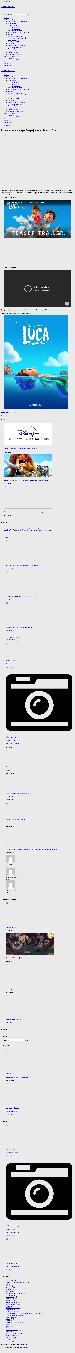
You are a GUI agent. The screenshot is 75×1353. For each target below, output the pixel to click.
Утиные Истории (11, 1335)
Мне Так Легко (11, 927)
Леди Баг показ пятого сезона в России (19, 627)
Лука (52, 190)
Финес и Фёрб (10, 1337)
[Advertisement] (37, 252)
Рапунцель (9, 846)
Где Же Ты (9, 796)
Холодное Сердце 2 (14, 42)
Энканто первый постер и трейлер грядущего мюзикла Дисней (25, 512)
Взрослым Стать (11, 823)
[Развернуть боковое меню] (1, 519)
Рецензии (7, 65)
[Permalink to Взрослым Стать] (13, 816)
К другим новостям (8, 412)
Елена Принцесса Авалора (16, 45)
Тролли (10, 34)
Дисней (8, 767)
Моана (8, 661)
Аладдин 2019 (12, 58)
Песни (14, 661)
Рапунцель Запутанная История (18, 21)
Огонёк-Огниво (11, 1311)
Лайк (8, 879)
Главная (6, 18)
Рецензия (9, 1074)
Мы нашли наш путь (12, 744)
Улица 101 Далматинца (15, 54)
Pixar (11, 416)
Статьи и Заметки (12, 1330)
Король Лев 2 (16, 27)
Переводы (7, 63)
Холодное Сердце (13, 40)
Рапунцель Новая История (16, 51)
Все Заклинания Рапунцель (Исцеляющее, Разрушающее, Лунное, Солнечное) (31, 849)
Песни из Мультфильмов (12, 20)
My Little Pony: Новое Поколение (18, 32)
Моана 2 (8, 770)
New (7, 1284)
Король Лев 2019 (13, 60)
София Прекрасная (14, 53)
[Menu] (1, 11)
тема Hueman (23, 1347)
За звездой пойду (12, 664)
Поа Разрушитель (12, 989)
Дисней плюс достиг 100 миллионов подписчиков (21, 448)
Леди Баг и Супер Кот (15, 47)
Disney (7, 416)
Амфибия (11, 43)
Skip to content (6, 2)
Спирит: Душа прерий (15, 36)
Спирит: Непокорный (19, 38)
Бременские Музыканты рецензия (17, 1077)
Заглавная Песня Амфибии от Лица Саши (19, 958)
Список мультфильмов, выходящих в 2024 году (21, 596)
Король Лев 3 (16, 29)
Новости (7, 126)
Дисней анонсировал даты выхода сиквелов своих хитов (24, 565)
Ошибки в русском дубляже (15, 1315)
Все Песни (7, 62)
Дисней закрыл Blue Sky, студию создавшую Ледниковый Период (26, 480)
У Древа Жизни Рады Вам (14, 1019)
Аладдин (9, 1286)
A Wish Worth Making (12, 1266)
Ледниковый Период (15, 31)
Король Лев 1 (16, 25)
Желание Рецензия (12, 1111)
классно (8, 892)
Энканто (9, 1341)
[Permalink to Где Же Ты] (13, 790)
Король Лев (12, 23)
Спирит (8, 1328)
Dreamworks (10, 1280)
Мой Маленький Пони (13, 819)
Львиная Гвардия (13, 49)
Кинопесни (8, 6)
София (8, 1326)
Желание (16, 1108)
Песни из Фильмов (10, 56)
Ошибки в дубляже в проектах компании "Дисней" (22, 1313)
